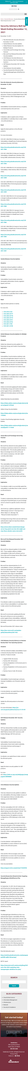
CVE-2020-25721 (8, 320)
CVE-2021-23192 (8, 326)
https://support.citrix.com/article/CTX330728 (14, 868)
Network (5, 1004)
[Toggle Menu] (25, 14)
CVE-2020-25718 (8, 316)
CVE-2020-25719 (8, 317)
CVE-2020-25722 (8, 322)
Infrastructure (7, 1002)
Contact (26, 21)
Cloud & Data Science (9, 997)
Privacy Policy (14, 1054)
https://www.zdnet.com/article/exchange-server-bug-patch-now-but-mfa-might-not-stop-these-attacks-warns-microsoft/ (13, 529)
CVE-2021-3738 (7, 324)
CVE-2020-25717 (8, 313)
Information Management (10, 1000)
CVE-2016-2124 (7, 311)
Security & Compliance (9, 1007)
